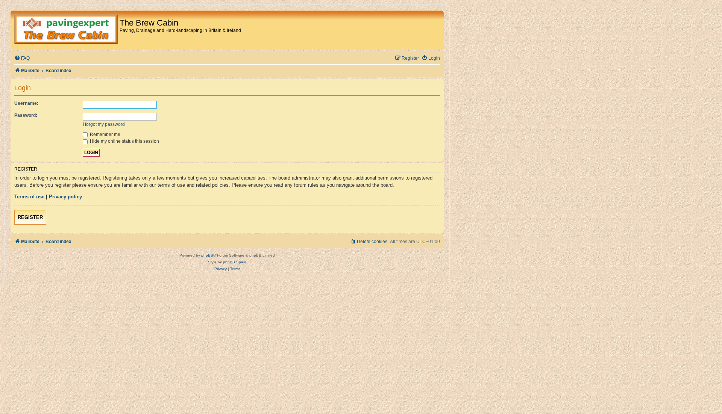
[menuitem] (22, 58)
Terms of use (29, 196)
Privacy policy (65, 196)
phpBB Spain (234, 262)
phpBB (207, 255)
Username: (26, 103)
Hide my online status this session (124, 141)
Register (30, 217)
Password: (25, 115)
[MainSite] (66, 30)
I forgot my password (104, 124)
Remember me (104, 134)
